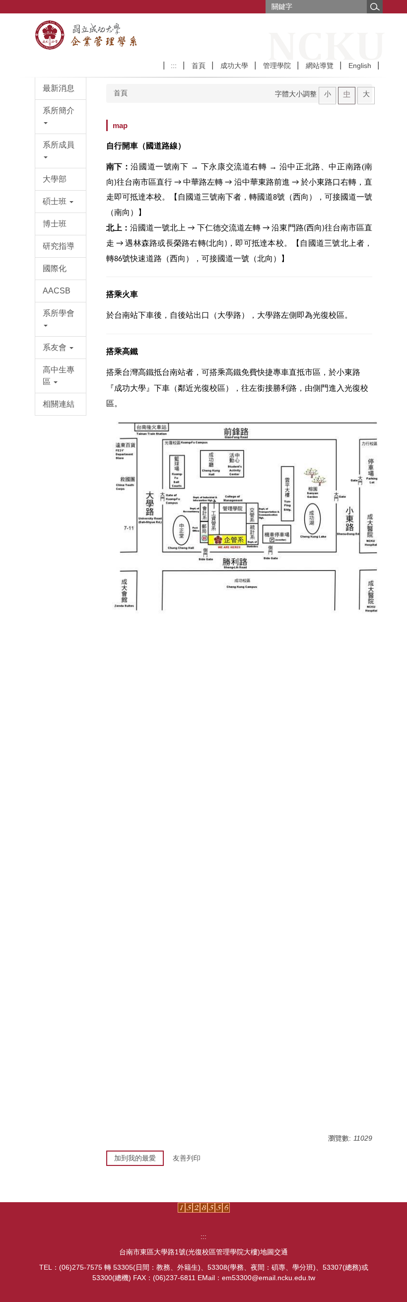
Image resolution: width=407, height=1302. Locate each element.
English (359, 66)
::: (174, 66)
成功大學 (234, 66)
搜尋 (375, 6)
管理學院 (277, 66)
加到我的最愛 (135, 1158)
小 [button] (327, 94)
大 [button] (366, 94)
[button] (60, 117)
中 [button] (346, 94)
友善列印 (187, 1158)
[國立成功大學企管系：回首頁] (96, 35)
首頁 (198, 66)
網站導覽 (320, 66)
